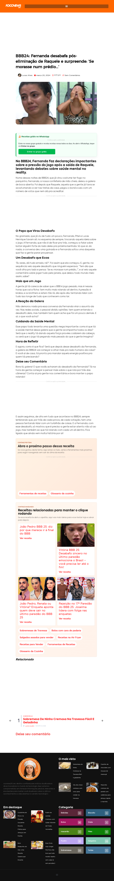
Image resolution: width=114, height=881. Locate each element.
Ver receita (26, 538)
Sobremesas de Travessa (33, 630)
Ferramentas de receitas (32, 493)
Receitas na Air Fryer (69, 637)
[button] (66, 6)
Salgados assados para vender (36, 637)
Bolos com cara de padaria (66, 630)
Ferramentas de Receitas (61, 644)
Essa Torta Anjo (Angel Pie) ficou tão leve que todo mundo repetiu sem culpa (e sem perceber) (50, 853)
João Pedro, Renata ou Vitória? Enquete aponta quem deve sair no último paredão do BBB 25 (36, 610)
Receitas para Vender (31, 644)
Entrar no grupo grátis (37, 152)
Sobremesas (28, 716)
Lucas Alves (29, 726)
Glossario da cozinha (62, 493)
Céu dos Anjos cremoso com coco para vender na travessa (78, 791)
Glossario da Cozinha (31, 651)
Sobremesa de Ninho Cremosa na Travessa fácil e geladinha (78, 770)
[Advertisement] (56, 33)
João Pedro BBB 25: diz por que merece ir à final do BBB (37, 530)
